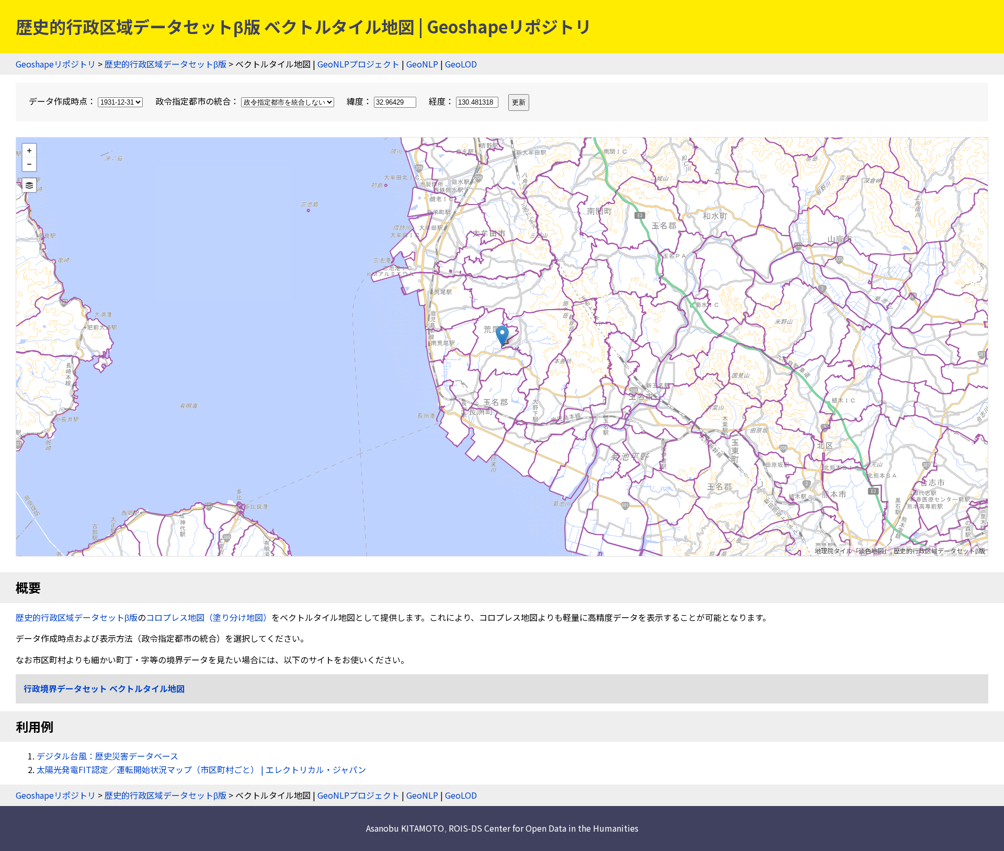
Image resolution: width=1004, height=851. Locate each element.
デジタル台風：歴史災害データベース (107, 756)
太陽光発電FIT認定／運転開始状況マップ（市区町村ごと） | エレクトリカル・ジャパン (201, 769)
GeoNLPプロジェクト (358, 64)
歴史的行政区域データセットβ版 (165, 64)
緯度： (360, 101)
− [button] (29, 164)
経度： (442, 101)
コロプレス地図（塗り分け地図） (208, 617)
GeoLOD (461, 64)
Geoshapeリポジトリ (56, 64)
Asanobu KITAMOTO (405, 828)
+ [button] (29, 150)
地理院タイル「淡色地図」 (852, 550)
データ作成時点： (63, 101)
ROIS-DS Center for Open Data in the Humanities (543, 828)
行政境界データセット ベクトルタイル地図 (104, 688)
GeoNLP (422, 64)
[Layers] (29, 185)
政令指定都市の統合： (198, 101)
